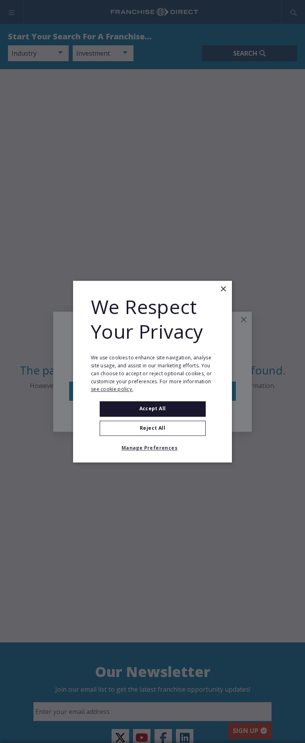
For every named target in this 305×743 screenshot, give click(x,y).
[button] (152, 448)
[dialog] (152, 371)
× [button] (223, 289)
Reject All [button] (152, 428)
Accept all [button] (152, 408)
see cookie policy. (112, 389)
